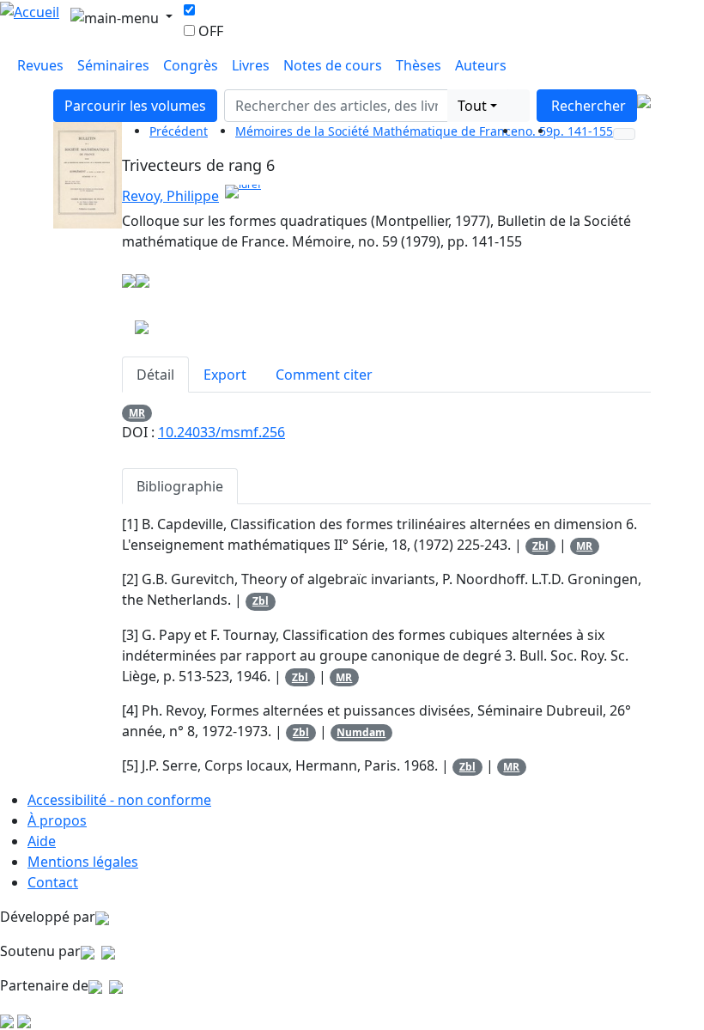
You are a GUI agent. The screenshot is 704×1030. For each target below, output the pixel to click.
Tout (472, 105)
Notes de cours (332, 65)
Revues (40, 65)
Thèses (418, 65)
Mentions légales (82, 861)
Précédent (178, 131)
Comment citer (324, 374)
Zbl (540, 546)
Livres (251, 65)
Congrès (190, 65)
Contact (52, 882)
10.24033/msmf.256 (221, 432)
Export (224, 374)
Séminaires (113, 65)
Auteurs (481, 65)
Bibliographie (180, 486)
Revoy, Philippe (170, 195)
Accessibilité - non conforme (119, 799)
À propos (57, 820)
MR (137, 412)
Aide (41, 841)
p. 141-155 (583, 131)
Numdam (361, 732)
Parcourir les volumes (135, 105)
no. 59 (535, 131)
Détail (155, 374)
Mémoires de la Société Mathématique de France (376, 131)
